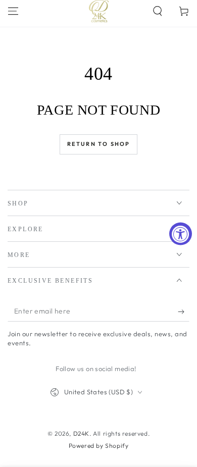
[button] (157, 11)
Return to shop (98, 143)
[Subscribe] (183, 311)
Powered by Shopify (99, 445)
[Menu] (13, 11)
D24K (81, 433)
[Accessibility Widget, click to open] (180, 233)
